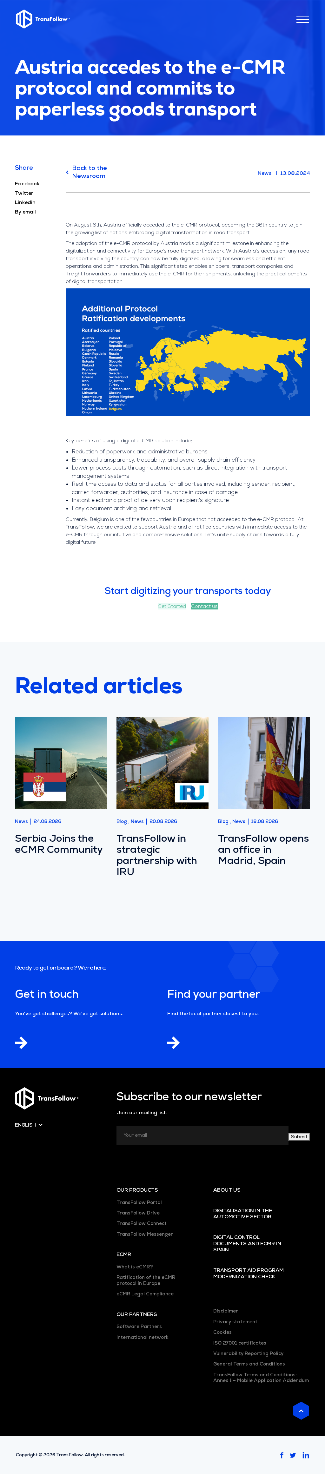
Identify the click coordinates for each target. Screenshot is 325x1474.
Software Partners (139, 1326)
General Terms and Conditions (249, 1364)
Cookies (222, 1332)
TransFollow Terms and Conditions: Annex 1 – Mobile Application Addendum (261, 1377)
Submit (299, 1137)
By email (25, 212)
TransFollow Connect (141, 1223)
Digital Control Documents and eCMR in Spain (247, 1243)
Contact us (204, 606)
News (264, 173)
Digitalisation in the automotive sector (242, 1213)
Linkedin (25, 202)
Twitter (24, 193)
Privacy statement (235, 1322)
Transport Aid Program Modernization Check (248, 1273)
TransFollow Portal (139, 1202)
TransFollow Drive (138, 1213)
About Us (227, 1190)
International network (142, 1337)
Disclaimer (225, 1311)
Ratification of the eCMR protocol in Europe (145, 1280)
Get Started (172, 606)
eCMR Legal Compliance (145, 1294)
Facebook (27, 184)
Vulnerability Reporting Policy (248, 1353)
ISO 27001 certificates (239, 1343)
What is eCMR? (134, 1267)
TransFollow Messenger (144, 1234)
